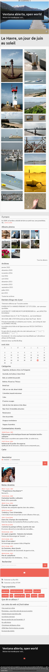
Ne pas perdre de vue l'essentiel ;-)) (13, 619)
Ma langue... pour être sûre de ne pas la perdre (17, 611)
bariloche (37, 591)
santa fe (34, 596)
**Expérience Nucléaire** (12, 491)
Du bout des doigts (8, 631)
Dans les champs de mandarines (15, 520)
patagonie (28, 591)
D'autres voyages (8, 401)
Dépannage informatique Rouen (14, 434)
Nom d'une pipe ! (8, 541)
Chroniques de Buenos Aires (11, 625)
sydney (41, 596)
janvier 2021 (6, 267)
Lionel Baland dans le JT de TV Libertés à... (16, 316)
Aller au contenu (6, 3)
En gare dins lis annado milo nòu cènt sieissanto (17, 331)
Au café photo (6, 622)
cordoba (5, 596)
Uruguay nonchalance (10, 420)
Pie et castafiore (8, 555)
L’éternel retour (7, 341)
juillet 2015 (5, 290)
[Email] (24, 572)
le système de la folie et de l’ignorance (14, 326)
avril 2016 (5, 279)
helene (4, 444)
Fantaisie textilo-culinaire (12, 498)
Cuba (4, 397)
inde (27, 596)
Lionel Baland (36, 316)
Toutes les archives (8, 296)
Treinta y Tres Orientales (12, 512)
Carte (4, 450)
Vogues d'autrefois (9, 424)
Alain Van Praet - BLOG (33, 319)
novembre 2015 (7, 284)
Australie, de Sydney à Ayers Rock (14, 374)
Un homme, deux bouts (11, 548)
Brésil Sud (6, 385)
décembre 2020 (7, 270)
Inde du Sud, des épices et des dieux (14, 405)
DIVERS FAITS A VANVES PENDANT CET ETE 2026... (19, 306)
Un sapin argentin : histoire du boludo (17, 534)
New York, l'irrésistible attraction (13, 409)
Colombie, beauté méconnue (12, 393)
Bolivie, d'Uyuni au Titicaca (11, 382)
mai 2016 (5, 276)
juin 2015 (5, 293)
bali (11, 596)
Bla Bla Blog (18, 341)
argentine (5, 591)
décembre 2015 (7, 281)
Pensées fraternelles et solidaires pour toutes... (17, 322)
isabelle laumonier (17, 591)
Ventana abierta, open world (22, 14)
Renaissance (7, 413)
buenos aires (19, 596)
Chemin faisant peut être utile (11, 614)
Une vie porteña (8, 417)
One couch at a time (8, 608)
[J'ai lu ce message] (47, 667)
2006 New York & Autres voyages (13, 628)
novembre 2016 (7, 273)
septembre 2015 (7, 287)
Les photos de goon (8, 617)
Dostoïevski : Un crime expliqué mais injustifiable (18, 336)
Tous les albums (42, 260)
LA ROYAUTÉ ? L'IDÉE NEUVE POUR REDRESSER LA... (19, 311)
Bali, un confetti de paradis (11, 378)
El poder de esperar (17, 444)
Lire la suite (8, 222)
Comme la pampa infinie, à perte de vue (18, 527)
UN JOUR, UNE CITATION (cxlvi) (12, 319)
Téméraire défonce (8, 303)
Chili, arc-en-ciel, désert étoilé (12, 389)
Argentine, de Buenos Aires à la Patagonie (16, 370)
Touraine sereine (22, 303)
